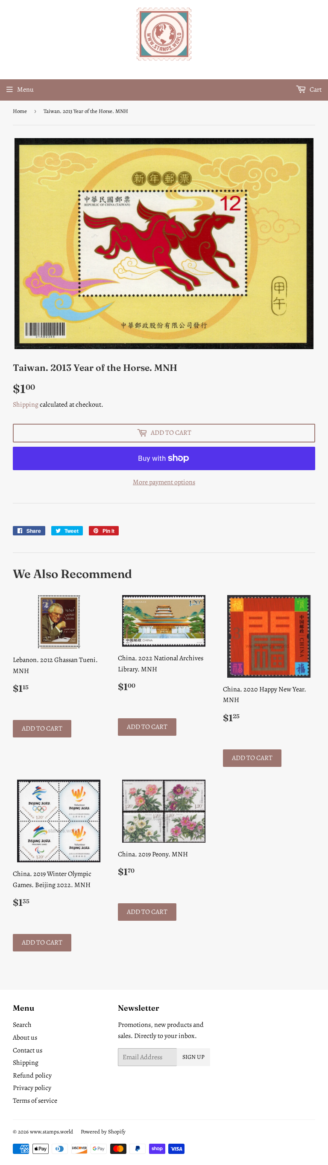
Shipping (25, 404)
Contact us (27, 1050)
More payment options (164, 482)
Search (22, 1024)
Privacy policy (32, 1088)
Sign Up (193, 1057)
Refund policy (32, 1075)
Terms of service (35, 1100)
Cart (315, 89)
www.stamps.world (51, 1131)
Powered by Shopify (103, 1131)
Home (20, 111)
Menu (25, 89)
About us (25, 1037)
